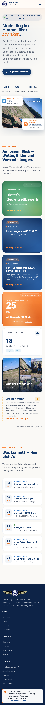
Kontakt (5, 675)
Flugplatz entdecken (17, 71)
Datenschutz (7, 683)
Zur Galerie (33, 362)
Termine (6, 646)
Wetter (5, 654)
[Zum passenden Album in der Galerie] (22, 113)
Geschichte (7, 629)
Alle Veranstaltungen (30, 295)
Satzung (5, 625)
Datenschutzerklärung (17, 700)
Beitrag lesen (14, 210)
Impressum (7, 679)
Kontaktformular (21, 413)
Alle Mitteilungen (32, 185)
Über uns (6, 617)
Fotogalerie (7, 650)
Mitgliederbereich (11, 667)
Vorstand (6, 621)
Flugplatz (28, 321)
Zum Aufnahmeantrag (17, 419)
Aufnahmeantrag (9, 671)
